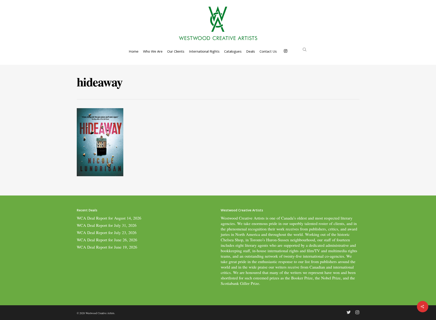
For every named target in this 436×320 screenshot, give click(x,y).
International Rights (204, 51)
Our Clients (175, 51)
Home (134, 51)
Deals (250, 51)
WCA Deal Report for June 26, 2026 (107, 239)
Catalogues (233, 51)
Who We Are (153, 51)
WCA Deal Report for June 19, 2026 (107, 247)
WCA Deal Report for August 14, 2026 (109, 218)
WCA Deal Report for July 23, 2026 (106, 232)
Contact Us (268, 51)
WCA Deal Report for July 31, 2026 (106, 225)
